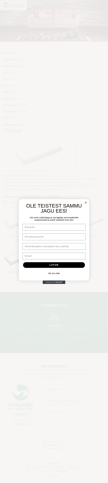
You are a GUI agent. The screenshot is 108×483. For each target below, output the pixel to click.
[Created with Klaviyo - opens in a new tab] (54, 282)
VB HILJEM (54, 273)
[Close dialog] (86, 202)
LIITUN (54, 265)
